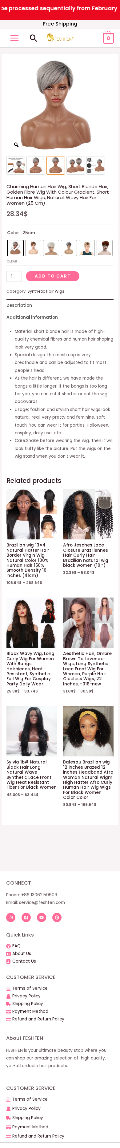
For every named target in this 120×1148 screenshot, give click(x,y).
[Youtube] (41, 917)
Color (13, 233)
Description (19, 305)
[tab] (60, 305)
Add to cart (53, 276)
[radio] (15, 248)
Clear (11, 261)
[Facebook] (26, 917)
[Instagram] (10, 917)
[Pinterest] (57, 917)
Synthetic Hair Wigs (45, 291)
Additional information (32, 317)
